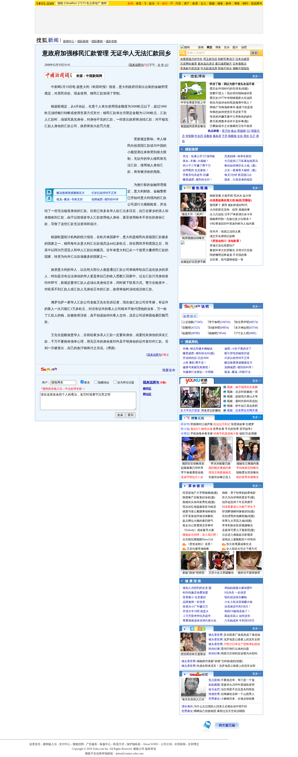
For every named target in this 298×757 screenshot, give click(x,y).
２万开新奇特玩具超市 (197, 616)
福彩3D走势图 (248, 433)
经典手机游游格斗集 (226, 433)
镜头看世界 (216, 634)
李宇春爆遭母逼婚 (192, 472)
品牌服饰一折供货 (194, 602)
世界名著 (218, 429)
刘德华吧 (214, 327)
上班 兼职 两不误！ (195, 362)
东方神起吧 (242, 327)
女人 (203, 3)
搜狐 (60, 3)
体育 (139, 3)
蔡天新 (214, 121)
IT (171, 3)
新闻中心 (68, 41)
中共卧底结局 (208, 68)
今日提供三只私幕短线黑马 (241, 161)
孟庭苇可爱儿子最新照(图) (238, 530)
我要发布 (168, 370)
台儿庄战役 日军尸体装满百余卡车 (231, 214)
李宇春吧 (214, 322)
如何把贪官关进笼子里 (233, 112)
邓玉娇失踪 (210, 59)
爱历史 (214, 88)
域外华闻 (111, 41)
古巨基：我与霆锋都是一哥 (226, 259)
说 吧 (205, 306)
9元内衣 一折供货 (235, 592)
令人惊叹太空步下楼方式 (241, 548)
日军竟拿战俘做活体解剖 (198, 516)
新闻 (201, 47)
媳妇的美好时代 (237, 205)
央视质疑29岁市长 (191, 59)
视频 (212, 3)
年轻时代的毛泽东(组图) (233, 88)
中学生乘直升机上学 (193, 102)
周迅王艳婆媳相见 (220, 472)
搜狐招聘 (78, 744)
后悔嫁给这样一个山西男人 (237, 694)
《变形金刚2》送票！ (200, 544)
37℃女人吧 (242, 333)
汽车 (178, 3)
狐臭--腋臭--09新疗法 (237, 372)
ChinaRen (70, 3)
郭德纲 (241, 130)
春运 (234, 130)
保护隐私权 (134, 744)
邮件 (228, 3)
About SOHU (151, 744)
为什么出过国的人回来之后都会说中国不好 (220, 706)
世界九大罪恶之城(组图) (237, 520)
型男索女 (214, 698)
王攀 (212, 126)
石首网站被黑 (188, 63)
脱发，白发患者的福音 (238, 179)
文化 (240, 136)
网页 (209, 47)
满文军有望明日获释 (222, 236)
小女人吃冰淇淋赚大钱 (238, 602)
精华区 (147, 388)
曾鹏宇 (214, 93)
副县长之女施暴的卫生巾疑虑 (234, 126)
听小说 (185, 429)
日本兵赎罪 (242, 59)
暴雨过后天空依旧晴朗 (231, 711)
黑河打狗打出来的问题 (235, 648)
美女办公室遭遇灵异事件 (198, 525)
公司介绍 (166, 744)
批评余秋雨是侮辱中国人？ (235, 102)
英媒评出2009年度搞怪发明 (237, 684)
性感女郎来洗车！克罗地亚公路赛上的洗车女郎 (226, 665)
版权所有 (150, 748)
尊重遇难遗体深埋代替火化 (199, 620)
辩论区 (147, 394)
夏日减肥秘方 (223, 63)
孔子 (252, 136)
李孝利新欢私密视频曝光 (237, 525)
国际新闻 (82, 41)
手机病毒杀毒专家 (201, 433)
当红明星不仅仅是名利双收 (237, 689)
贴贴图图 (214, 684)
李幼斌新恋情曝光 (247, 467)
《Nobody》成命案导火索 (198, 530)
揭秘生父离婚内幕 (248, 463)
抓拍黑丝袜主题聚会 (193, 654)
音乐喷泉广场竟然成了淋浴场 (242, 634)
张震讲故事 (238, 424)
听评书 (185, 424)
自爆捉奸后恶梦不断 (193, 262)
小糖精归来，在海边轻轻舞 (237, 698)
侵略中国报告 (241, 68)
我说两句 (256, 3)
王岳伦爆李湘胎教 (198, 548)
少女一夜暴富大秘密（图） (241, 170)
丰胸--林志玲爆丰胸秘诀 (198, 348)
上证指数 (188, 322)
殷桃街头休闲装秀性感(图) (199, 502)
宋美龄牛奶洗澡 (190, 68)
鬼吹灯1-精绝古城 (201, 429)
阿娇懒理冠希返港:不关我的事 (228, 255)
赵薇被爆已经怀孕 (192, 467)
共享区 (185, 433)
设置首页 (35, 744)
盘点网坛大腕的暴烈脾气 (198, 520)
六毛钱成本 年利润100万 (239, 620)
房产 (187, 3)
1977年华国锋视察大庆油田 (235, 98)
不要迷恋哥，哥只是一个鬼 (237, 680)
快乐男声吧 (242, 322)
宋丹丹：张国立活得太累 (225, 231)
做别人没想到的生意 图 (197, 588)
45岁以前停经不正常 (237, 358)
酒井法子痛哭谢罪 (249, 572)
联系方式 (118, 744)
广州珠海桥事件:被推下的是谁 (234, 107)
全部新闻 (180, 744)
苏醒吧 (187, 327)
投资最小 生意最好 (194, 597)
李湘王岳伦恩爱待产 (222, 245)
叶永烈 (199, 136)
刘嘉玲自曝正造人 (220, 477)
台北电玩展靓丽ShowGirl (198, 539)
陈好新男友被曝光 (247, 477)
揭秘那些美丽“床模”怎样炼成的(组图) (220, 661)
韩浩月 (214, 102)
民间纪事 (214, 648)
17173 (82, 3)
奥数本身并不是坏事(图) (233, 121)
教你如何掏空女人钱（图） (241, 165)
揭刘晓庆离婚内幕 (220, 467)
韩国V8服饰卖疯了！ (237, 611)
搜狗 (104, 3)
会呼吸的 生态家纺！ (196, 170)
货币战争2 (246, 429)
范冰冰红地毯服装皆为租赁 (199, 506)
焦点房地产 (93, 3)
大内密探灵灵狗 (219, 209)
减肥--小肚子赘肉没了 (237, 348)
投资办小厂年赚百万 (195, 606)
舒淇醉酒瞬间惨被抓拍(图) (238, 511)
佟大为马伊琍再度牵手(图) (238, 497)
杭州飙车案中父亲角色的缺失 (234, 116)
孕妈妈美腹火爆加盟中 (238, 588)
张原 (212, 116)
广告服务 (91, 744)
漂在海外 (187, 706)
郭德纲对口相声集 (201, 424)
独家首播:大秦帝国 (221, 195)
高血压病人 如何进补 (237, 616)
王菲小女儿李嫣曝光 (221, 572)
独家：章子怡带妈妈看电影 (239, 492)
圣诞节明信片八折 (192, 477)
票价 (246, 136)
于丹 (224, 136)
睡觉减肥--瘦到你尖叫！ (198, 179)
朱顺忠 (214, 112)
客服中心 (105, 744)
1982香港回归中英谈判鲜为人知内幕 (232, 223)
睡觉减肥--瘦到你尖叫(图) (198, 353)
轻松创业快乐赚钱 (235, 597)
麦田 (224, 205)
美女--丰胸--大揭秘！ (196, 161)
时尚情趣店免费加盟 (195, 592)
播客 (220, 3)
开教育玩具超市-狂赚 (196, 175)
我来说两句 (136, 64)
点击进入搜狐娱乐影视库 (237, 534)
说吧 (244, 47)
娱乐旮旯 (214, 689)
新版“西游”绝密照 (193, 572)
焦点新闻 (214, 680)
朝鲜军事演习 (226, 59)
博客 (237, 3)
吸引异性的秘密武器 (237, 353)
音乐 (227, 47)
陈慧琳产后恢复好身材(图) (199, 497)
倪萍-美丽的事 (241, 209)
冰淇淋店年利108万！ (237, 606)
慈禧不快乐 (225, 68)
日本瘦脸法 (240, 63)
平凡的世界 (232, 429)
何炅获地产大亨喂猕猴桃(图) (200, 492)
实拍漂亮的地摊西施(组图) (238, 516)
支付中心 (64, 744)
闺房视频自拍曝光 (193, 238)
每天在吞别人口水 (193, 699)
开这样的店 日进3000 (196, 358)
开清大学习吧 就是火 (196, 611)
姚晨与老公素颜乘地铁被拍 (199, 511)
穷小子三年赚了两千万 (197, 165)
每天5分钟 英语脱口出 (238, 175)
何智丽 (190, 136)
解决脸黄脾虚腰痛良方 (238, 362)
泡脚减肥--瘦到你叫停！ (239, 367)
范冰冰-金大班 (242, 195)
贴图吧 (187, 333)
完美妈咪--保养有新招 (237, 156)
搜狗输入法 (50, 744)
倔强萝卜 (215, 205)
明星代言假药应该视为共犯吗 (239, 653)
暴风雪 (217, 136)
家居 (195, 3)
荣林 (212, 107)
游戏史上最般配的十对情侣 (239, 539)
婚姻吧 (213, 333)
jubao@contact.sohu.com (129, 753)
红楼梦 (250, 424)
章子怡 (226, 130)
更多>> (256, 76)
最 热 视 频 (200, 188)
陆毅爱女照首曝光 (247, 472)
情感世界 (214, 694)
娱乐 (152, 3)
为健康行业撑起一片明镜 (198, 372)
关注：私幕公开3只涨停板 (199, 156)
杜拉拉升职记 (221, 424)
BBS (245, 3)
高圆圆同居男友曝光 (193, 126)
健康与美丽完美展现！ (197, 367)
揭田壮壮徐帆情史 (193, 463)
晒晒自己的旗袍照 (205, 711)
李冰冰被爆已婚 (220, 463)
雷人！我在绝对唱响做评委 (235, 93)
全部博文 (193, 744)
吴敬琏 (208, 136)
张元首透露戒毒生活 (238, 544)
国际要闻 (97, 41)
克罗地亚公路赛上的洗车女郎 (242, 639)
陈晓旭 (232, 136)
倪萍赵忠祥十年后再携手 (237, 502)
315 (248, 130)
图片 (235, 47)
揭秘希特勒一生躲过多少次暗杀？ (231, 219)
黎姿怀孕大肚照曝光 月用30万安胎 (231, 250)
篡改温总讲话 (206, 63)
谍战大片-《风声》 (193, 214)
